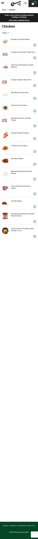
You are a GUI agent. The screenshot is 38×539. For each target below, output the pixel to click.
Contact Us (13, 525)
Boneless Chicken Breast (20, 39)
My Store (5, 525)
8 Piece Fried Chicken (19, 105)
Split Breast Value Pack (19, 92)
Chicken (12, 10)
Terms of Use (31, 525)
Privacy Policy (22, 525)
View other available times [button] (19, 20)
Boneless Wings (17, 158)
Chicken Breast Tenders (20, 133)
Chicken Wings (16, 201)
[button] (35, 45)
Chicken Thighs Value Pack (21, 80)
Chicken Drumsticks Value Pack (23, 52)
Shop (4, 10)
